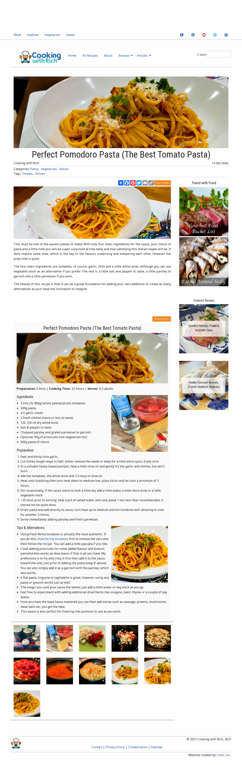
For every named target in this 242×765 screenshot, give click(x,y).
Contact (97, 747)
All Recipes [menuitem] (90, 55)
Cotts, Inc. (224, 755)
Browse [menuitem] (124, 55)
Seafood (32, 35)
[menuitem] (17, 35)
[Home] (40, 56)
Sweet (70, 35)
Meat (17, 35)
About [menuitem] (108, 55)
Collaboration (137, 747)
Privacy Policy (115, 747)
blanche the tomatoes (52, 539)
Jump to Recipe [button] (162, 183)
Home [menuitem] (72, 55)
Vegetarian (52, 35)
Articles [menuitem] (142, 55)
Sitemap (156, 747)
